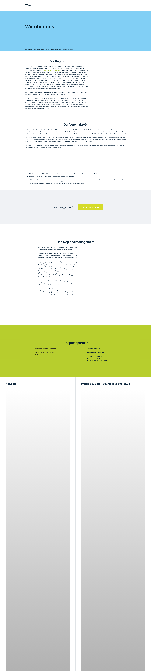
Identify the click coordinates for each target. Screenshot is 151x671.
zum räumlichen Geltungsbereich (52, 70)
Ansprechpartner (68, 49)
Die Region (28, 49)
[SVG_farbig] (75, 5)
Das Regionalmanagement (53, 49)
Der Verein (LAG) (39, 49)
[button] (28, 5)
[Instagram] (123, 5)
